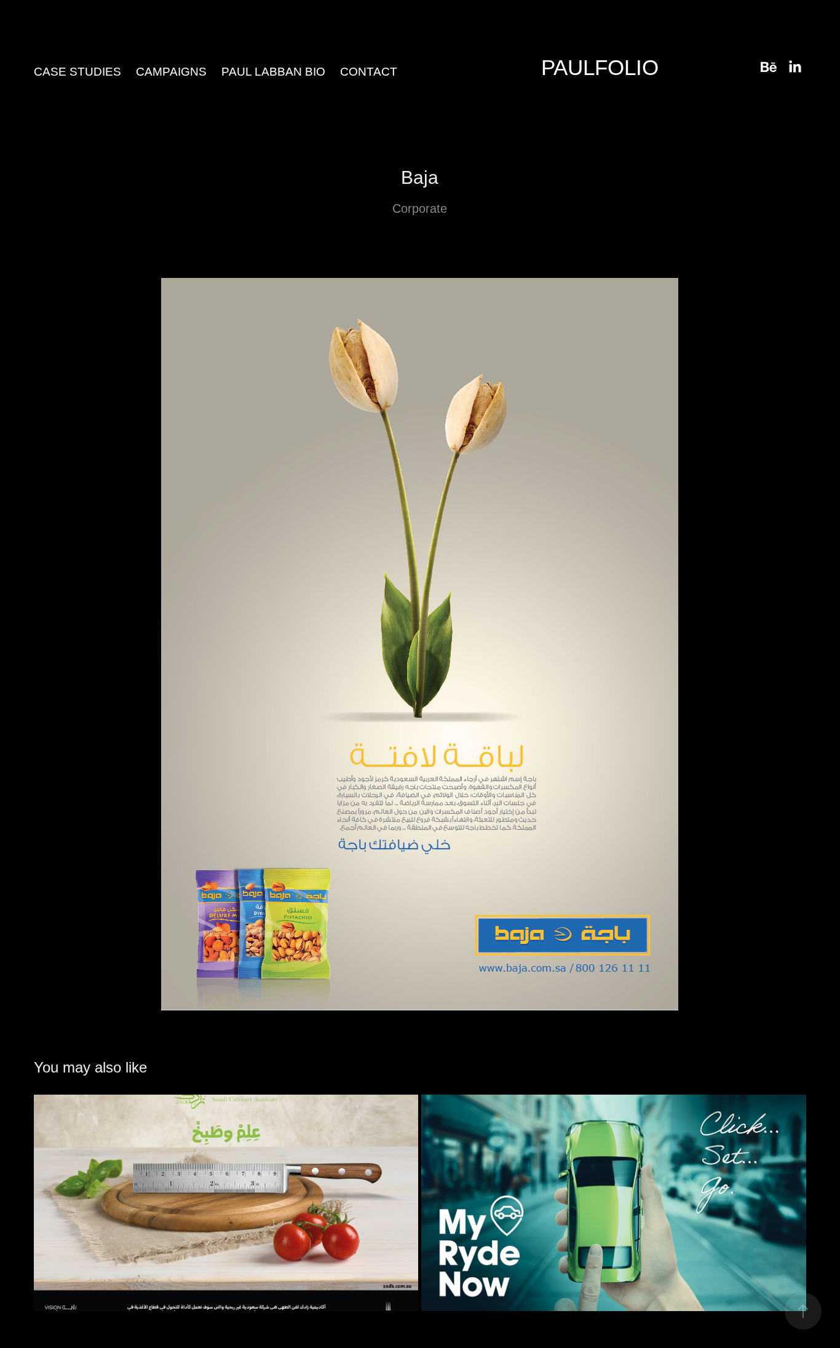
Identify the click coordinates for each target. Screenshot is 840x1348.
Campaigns (171, 71)
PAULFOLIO (600, 67)
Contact (368, 71)
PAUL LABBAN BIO (273, 71)
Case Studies (77, 71)
